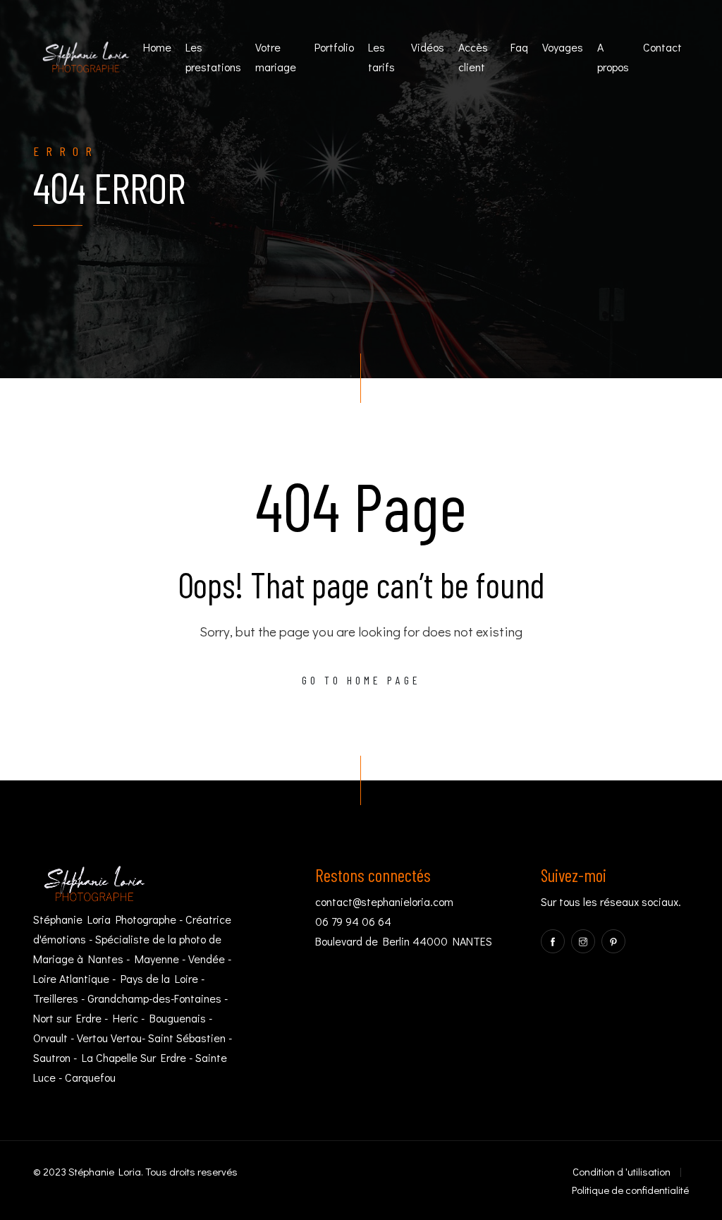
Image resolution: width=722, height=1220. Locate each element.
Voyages (562, 47)
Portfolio (334, 47)
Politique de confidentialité (630, 1190)
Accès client (473, 57)
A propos (613, 57)
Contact (662, 47)
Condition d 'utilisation (622, 1171)
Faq (519, 47)
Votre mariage (275, 57)
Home (157, 47)
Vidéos (427, 47)
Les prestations (213, 57)
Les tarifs (381, 57)
